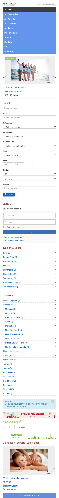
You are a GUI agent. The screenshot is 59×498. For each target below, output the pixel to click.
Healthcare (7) (9, 269)
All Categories (11, 14)
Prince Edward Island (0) (16, 342)
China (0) (7, 355)
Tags (5, 151)
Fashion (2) (8, 265)
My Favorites (10, 32)
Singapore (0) (9, 384)
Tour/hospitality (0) (11, 286)
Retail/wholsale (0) (11, 282)
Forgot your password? (13, 237)
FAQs (7, 46)
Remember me (13, 227)
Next (55, 76)
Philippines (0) (9, 380)
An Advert (9, 28)
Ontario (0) (10, 308)
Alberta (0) (10, 321)
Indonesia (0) (9, 372)
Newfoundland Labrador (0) (17, 346)
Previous (4, 76)
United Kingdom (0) (11, 300)
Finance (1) (8, 252)
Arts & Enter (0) (10, 261)
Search (10, 194)
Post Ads (8, 51)
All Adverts (9, 18)
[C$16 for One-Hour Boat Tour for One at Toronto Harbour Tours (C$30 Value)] (30, 70)
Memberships (8, 141)
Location (6, 113)
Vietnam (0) (8, 393)
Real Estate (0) (10, 273)
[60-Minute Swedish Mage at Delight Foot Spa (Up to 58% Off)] (29, 460)
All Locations (10, 23)
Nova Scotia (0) (12, 338)
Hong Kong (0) (9, 359)
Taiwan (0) (7, 363)
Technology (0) (9, 278)
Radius (6, 170)
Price (5, 160)
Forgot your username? (13, 240)
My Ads (8, 42)
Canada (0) (8, 304)
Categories (7, 123)
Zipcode (6, 184)
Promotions (7, 132)
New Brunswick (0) (13, 329)
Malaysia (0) (8, 376)
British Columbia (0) (14, 317)
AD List (8, 9)
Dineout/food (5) (10, 257)
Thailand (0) (8, 389)
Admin (7, 37)
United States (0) (10, 351)
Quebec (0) (10, 313)
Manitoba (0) (10, 325)
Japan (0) (7, 368)
